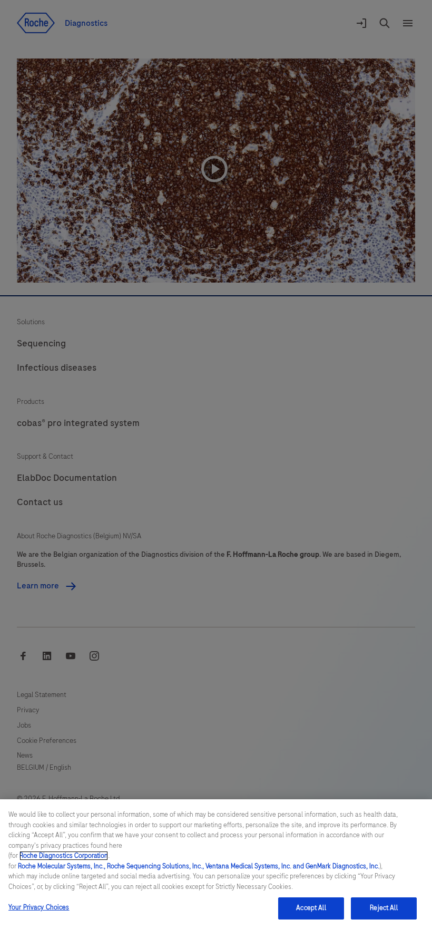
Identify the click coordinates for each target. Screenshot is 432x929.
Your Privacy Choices (39, 907)
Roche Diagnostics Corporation (63, 855)
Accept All (311, 908)
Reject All (383, 908)
